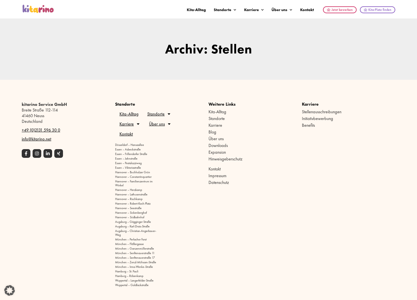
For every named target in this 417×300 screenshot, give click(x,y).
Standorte (222, 9)
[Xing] (58, 153)
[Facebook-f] (26, 153)
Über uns (279, 9)
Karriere (251, 9)
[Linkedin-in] (47, 153)
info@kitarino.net (36, 139)
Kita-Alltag (196, 9)
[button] (9, 290)
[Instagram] (37, 153)
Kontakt (307, 9)
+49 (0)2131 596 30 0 (41, 130)
